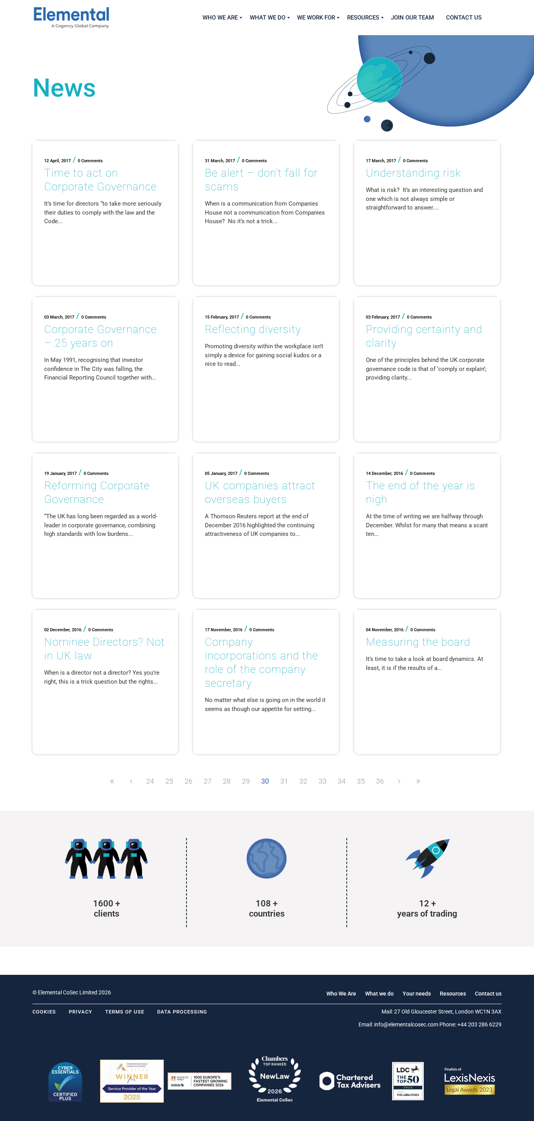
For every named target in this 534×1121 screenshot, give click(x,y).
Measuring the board (418, 642)
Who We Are (341, 993)
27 (207, 781)
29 (246, 781)
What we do (379, 993)
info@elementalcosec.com (406, 1024)
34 (342, 781)
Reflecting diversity (253, 329)
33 (322, 781)
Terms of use (124, 1012)
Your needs (417, 993)
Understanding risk (413, 173)
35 (361, 781)
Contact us (488, 993)
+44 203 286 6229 (479, 1024)
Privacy (80, 1012)
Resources (453, 993)
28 (227, 781)
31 (284, 781)
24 (150, 781)
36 (380, 781)
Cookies (44, 1012)
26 (188, 781)
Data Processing (182, 1012)
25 (169, 781)
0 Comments (90, 160)
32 (303, 781)
